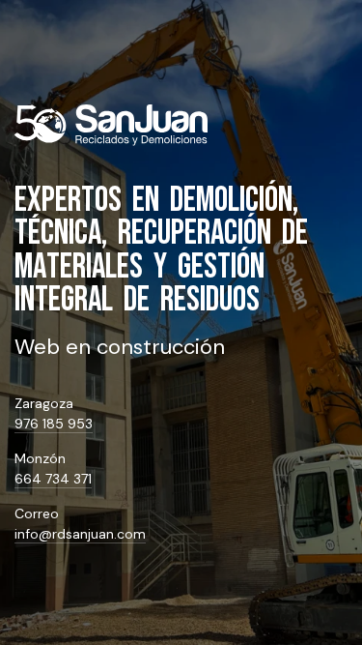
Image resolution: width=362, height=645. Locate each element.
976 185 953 (53, 423)
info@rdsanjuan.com (80, 534)
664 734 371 (53, 478)
